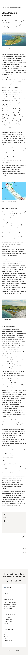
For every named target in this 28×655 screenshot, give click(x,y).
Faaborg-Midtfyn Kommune (11, 602)
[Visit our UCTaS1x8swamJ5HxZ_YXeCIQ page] (16, 580)
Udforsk (6, 634)
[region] (14, 544)
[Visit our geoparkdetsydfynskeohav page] (7, 580)
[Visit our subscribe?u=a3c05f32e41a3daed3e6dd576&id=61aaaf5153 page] (20, 580)
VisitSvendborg (8, 621)
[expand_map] (23, 536)
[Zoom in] (24, 548)
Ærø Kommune (8, 608)
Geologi (6, 636)
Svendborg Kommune (10, 604)
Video (5, 638)
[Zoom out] (24, 552)
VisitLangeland (8, 619)
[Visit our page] (12, 580)
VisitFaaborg (7, 617)
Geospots (7, 7)
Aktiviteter (7, 632)
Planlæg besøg (8, 640)
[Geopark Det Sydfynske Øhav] (7, 587)
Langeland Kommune (9, 606)
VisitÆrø (6, 623)
